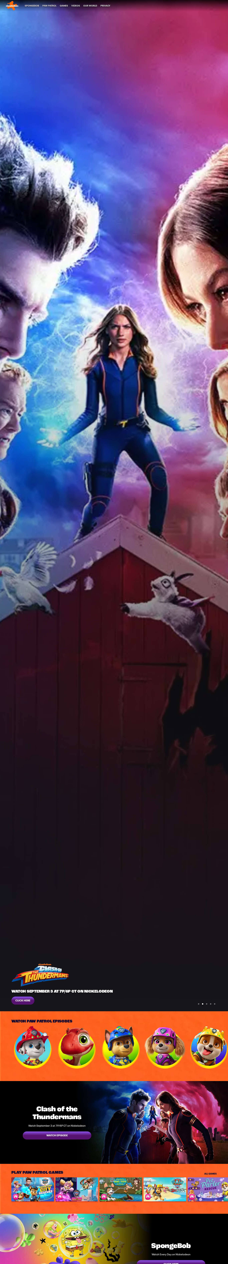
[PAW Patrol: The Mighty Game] (76, 1189)
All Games (210, 1173)
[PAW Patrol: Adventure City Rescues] (32, 1189)
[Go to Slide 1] (198, 1004)
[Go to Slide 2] (202, 1004)
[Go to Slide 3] (206, 1004)
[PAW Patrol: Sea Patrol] (165, 1189)
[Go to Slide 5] (214, 1004)
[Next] (223, 1047)
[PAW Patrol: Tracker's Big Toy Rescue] (120, 1189)
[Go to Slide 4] (210, 1004)
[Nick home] (12, 5)
